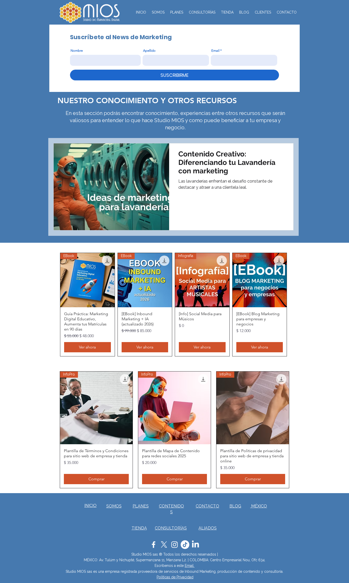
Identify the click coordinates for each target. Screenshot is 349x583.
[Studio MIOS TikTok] (185, 544)
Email (215, 50)
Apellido (149, 50)
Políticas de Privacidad (175, 577)
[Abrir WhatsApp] (336, 570)
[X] (164, 544)
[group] (173, 304)
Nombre (77, 50)
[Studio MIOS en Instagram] (174, 544)
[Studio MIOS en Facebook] (153, 544)
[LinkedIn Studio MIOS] (195, 544)
